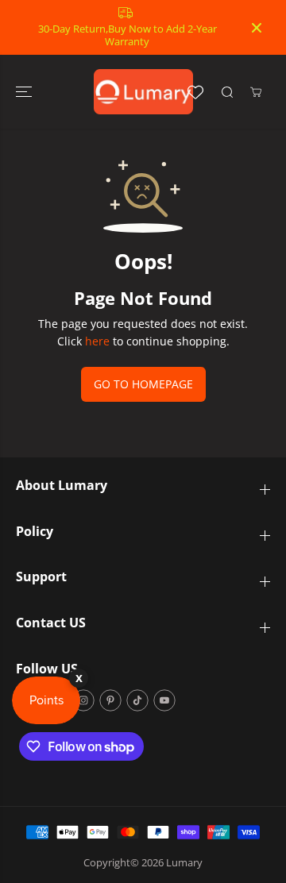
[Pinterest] (110, 700)
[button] (25, 92)
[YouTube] (164, 700)
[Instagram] (83, 700)
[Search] (227, 92)
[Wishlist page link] (195, 92)
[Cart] (256, 92)
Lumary (184, 862)
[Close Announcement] (256, 27)
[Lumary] (143, 91)
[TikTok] (137, 700)
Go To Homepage (143, 383)
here (97, 341)
